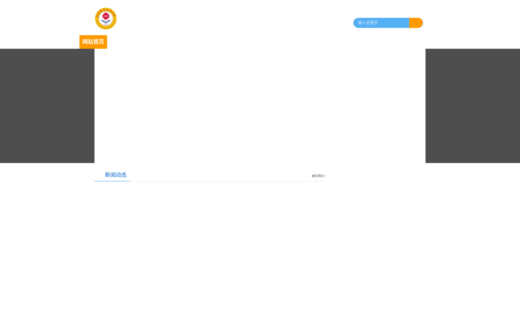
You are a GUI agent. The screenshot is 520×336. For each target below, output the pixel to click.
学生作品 (370, 42)
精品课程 (342, 42)
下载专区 (398, 42)
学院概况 (121, 42)
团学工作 (232, 42)
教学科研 (176, 42)
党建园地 (204, 42)
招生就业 (259, 42)
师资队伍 (148, 42)
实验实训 (287, 42)
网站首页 (93, 42)
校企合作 (315, 42)
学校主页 (416, 11)
